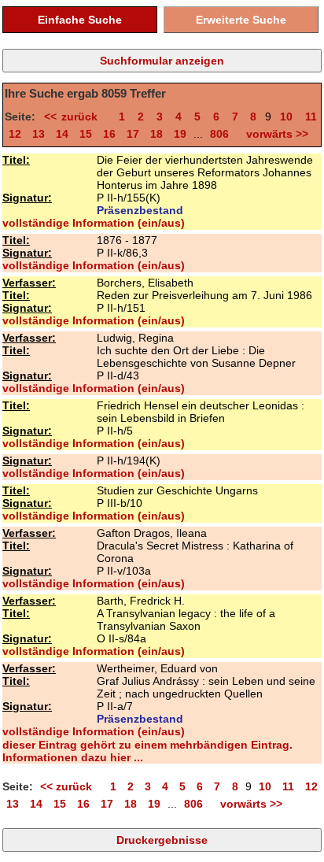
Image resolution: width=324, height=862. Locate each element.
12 (15, 134)
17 (133, 134)
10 (286, 116)
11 (311, 116)
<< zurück (75, 116)
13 (38, 134)
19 (180, 134)
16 (109, 134)
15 (85, 134)
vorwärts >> (274, 134)
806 (219, 134)
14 (62, 134)
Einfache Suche (80, 19)
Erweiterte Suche (241, 19)
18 (156, 134)
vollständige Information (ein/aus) (93, 222)
